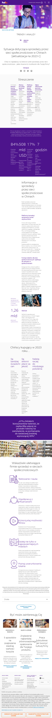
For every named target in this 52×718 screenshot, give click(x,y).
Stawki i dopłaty (30, 683)
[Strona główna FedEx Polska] (6, 2)
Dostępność (4, 681)
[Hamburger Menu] (48, 1)
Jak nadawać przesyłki (19, 682)
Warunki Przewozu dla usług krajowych (6, 686)
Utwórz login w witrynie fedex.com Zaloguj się (19, 680)
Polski (42, 682)
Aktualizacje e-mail (30, 678)
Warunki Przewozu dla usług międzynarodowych (7, 683)
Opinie (3, 688)
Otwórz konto (17, 678)
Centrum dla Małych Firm (32, 680)
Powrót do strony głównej (26, 607)
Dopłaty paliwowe (30, 682)
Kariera (3, 679)
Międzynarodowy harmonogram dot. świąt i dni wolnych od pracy (32, 686)
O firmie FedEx (5, 678)
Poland (42, 678)
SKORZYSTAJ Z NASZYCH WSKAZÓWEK (10, 666)
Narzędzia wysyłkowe (19, 683)
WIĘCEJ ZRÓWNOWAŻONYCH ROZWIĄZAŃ (26, 667)
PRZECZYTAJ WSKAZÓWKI (42, 658)
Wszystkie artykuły (8, 30)
